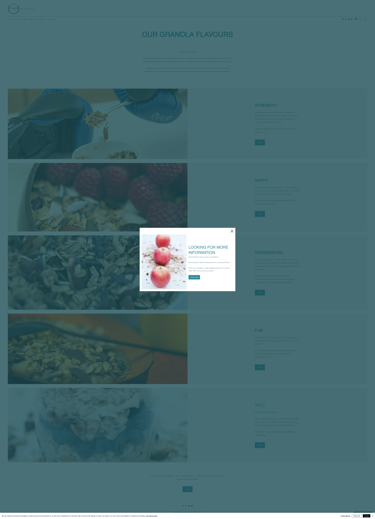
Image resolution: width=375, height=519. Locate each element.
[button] (232, 231)
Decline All (357, 516)
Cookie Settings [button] (345, 516)
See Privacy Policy (151, 516)
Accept (366, 516)
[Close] (372, 515)
